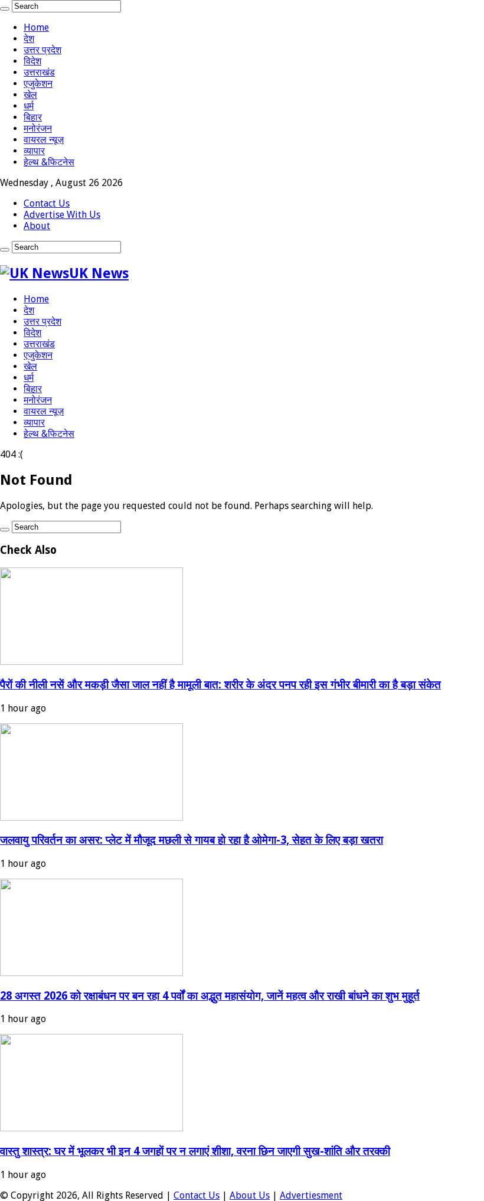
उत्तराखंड (39, 72)
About (37, 225)
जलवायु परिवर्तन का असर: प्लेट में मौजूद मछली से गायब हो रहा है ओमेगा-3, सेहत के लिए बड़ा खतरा (191, 840)
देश (29, 38)
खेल (30, 94)
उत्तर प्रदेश (42, 50)
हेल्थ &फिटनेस (49, 162)
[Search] (4, 9)
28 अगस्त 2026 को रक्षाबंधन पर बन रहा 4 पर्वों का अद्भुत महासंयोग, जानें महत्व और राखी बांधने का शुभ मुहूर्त (210, 996)
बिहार (33, 117)
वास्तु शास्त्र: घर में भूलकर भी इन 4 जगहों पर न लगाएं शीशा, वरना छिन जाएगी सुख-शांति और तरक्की (195, 1151)
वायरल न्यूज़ (44, 139)
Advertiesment (311, 1195)
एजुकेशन (38, 83)
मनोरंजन (38, 128)
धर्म (29, 106)
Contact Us (47, 203)
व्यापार (34, 150)
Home (36, 27)
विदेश (32, 61)
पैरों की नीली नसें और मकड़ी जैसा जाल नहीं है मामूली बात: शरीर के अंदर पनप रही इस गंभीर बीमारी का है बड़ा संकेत (220, 684)
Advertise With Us (62, 214)
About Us (250, 1195)
